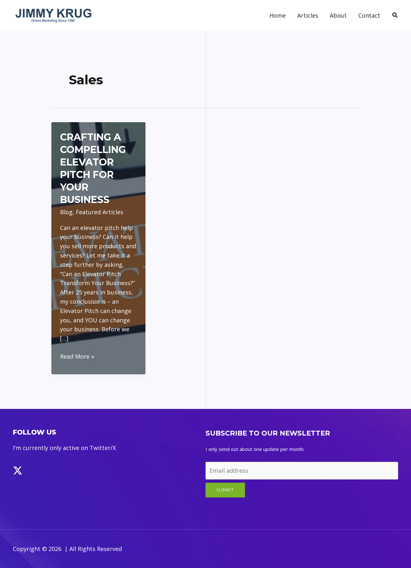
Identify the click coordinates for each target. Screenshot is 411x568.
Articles (307, 15)
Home (277, 15)
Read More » (77, 356)
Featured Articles (99, 212)
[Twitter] (17, 470)
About (338, 15)
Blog (66, 212)
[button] (395, 15)
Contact (369, 15)
